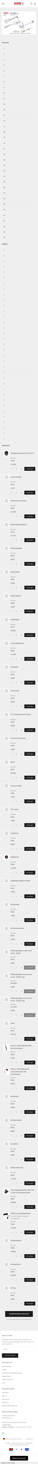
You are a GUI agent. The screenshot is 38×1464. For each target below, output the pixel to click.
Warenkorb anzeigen (19, 1314)
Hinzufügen (29, 469)
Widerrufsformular (7, 1379)
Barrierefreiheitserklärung (9, 1406)
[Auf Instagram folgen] (3, 1433)
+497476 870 (6, 1425)
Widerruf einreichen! (19, 1458)
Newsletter (5, 1393)
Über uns (5, 1396)
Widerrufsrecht (6, 1376)
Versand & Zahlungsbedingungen (12, 1373)
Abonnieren (10, 1355)
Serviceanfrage (6, 1366)
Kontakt (4, 1370)
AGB (3, 1383)
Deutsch (30, 1439)
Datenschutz (5, 1399)
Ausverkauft (29, 967)
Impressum (5, 1402)
